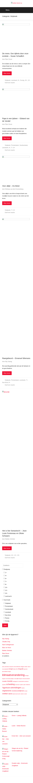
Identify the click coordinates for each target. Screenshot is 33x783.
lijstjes (12, 678)
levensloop (8, 678)
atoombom (6, 666)
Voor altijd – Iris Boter (11, 186)
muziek (9, 681)
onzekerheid (21, 681)
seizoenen (17, 684)
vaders (23, 687)
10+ (26, 80)
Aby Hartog (8, 361)
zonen (25, 693)
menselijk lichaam (18, 678)
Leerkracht (8, 596)
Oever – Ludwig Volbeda (19, 715)
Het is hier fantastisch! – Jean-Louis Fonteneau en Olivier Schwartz (14, 533)
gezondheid (4, 671)
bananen (11, 666)
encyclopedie (5, 669)
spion (24, 684)
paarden (4, 684)
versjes (25, 690)
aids (3, 666)
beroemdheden (17, 666)
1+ (6, 572)
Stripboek (7, 80)
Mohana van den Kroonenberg (14, 189)
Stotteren (28, 684)
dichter (26, 666)
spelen (21, 684)
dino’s (29, 666)
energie (10, 669)
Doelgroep (6, 569)
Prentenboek (15, 145)
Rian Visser (8, 59)
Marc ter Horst (6, 647)
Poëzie (7, 618)
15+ (18, 555)
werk (19, 693)
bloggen (22, 666)
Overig (22, 80)
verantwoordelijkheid (18, 691)
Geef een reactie (10, 82)
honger (9, 671)
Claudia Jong (6, 641)
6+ (9, 147)
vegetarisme (6, 691)
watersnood (15, 693)
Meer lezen (7, 73)
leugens (4, 678)
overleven (26, 681)
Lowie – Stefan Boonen (18, 725)
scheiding (10, 684)
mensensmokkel (26, 678)
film (17, 669)
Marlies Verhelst (10, 539)
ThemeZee (26, 779)
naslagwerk (15, 681)
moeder (4, 681)
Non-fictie (5, 382)
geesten (25, 669)
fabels (14, 669)
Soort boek (6, 600)
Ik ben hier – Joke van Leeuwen (21, 736)
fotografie (21, 669)
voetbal (5, 694)
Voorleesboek (24, 145)
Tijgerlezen (6, 688)
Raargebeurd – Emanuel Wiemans (16, 358)
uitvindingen (16, 688)
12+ (29, 80)
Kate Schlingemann (8, 644)
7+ (12, 147)
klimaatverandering (13, 674)
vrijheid (10, 693)
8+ (18, 80)
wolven (22, 693)
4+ (6, 575)
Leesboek (14, 80)
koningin (27, 675)
